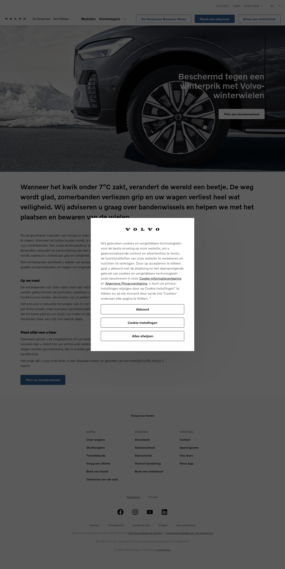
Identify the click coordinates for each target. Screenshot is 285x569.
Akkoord (142, 309)
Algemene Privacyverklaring (126, 283)
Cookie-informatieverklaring (160, 278)
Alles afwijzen (142, 336)
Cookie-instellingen (142, 323)
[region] (142, 284)
